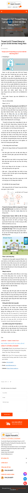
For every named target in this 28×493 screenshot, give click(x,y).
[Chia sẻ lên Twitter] (10, 382)
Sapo (17, 489)
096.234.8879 (10, 452)
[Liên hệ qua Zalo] (25, 479)
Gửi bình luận (7, 414)
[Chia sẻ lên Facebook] (6, 382)
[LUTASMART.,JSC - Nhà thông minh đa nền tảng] (14, 3)
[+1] (8, 382)
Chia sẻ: (3, 381)
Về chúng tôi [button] (5, 458)
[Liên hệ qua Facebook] (25, 474)
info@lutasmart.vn (8, 454)
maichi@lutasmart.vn (10, 365)
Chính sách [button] (4, 462)
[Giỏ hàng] (19, 7)
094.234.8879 (9, 362)
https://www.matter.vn (12, 368)
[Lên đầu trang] (25, 489)
